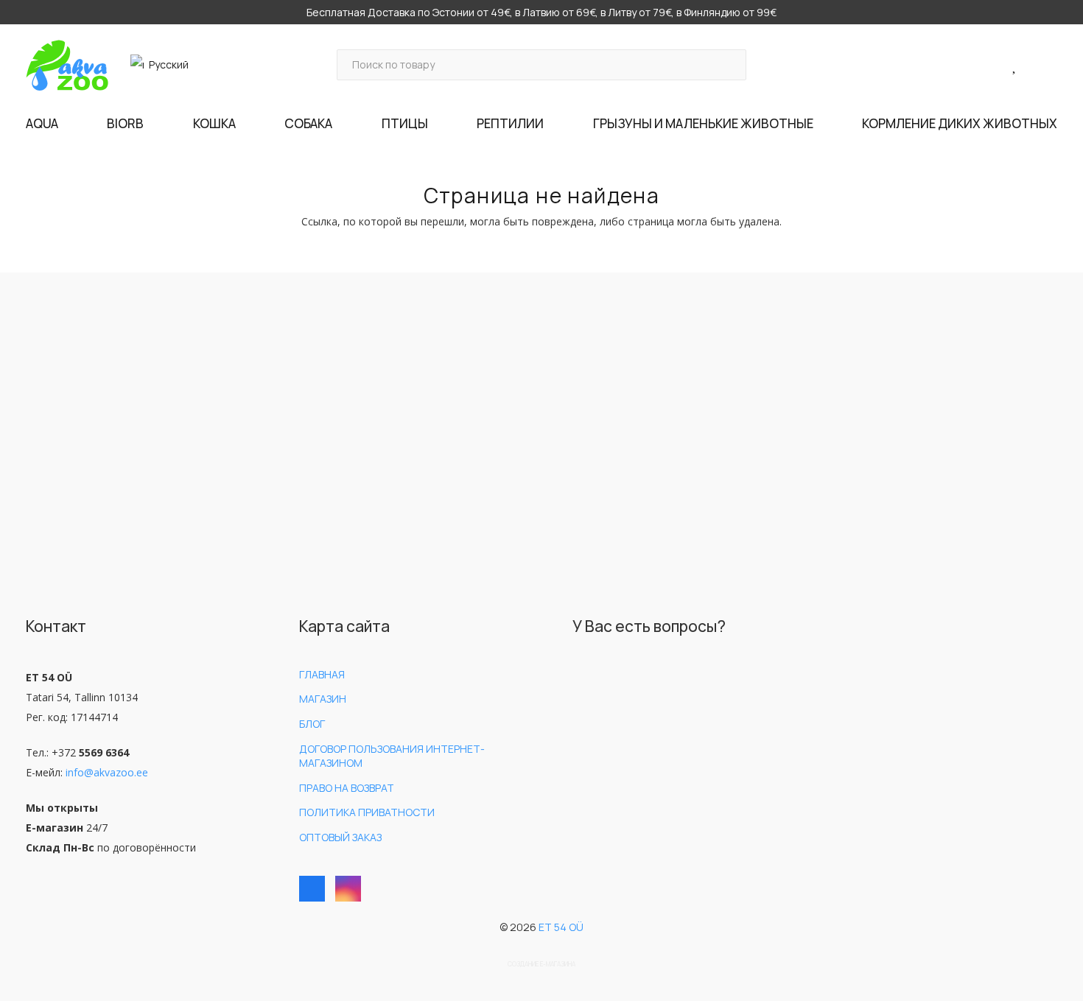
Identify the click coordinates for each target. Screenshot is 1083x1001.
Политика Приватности (367, 812)
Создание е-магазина (541, 964)
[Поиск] (730, 64)
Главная (322, 674)
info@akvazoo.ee (107, 772)
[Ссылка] (999, 64)
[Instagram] (348, 889)
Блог (312, 724)
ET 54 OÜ (561, 927)
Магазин (322, 699)
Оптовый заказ (340, 837)
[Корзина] (1037, 65)
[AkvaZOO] (67, 65)
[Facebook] (312, 889)
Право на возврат (346, 788)
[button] (165, 65)
